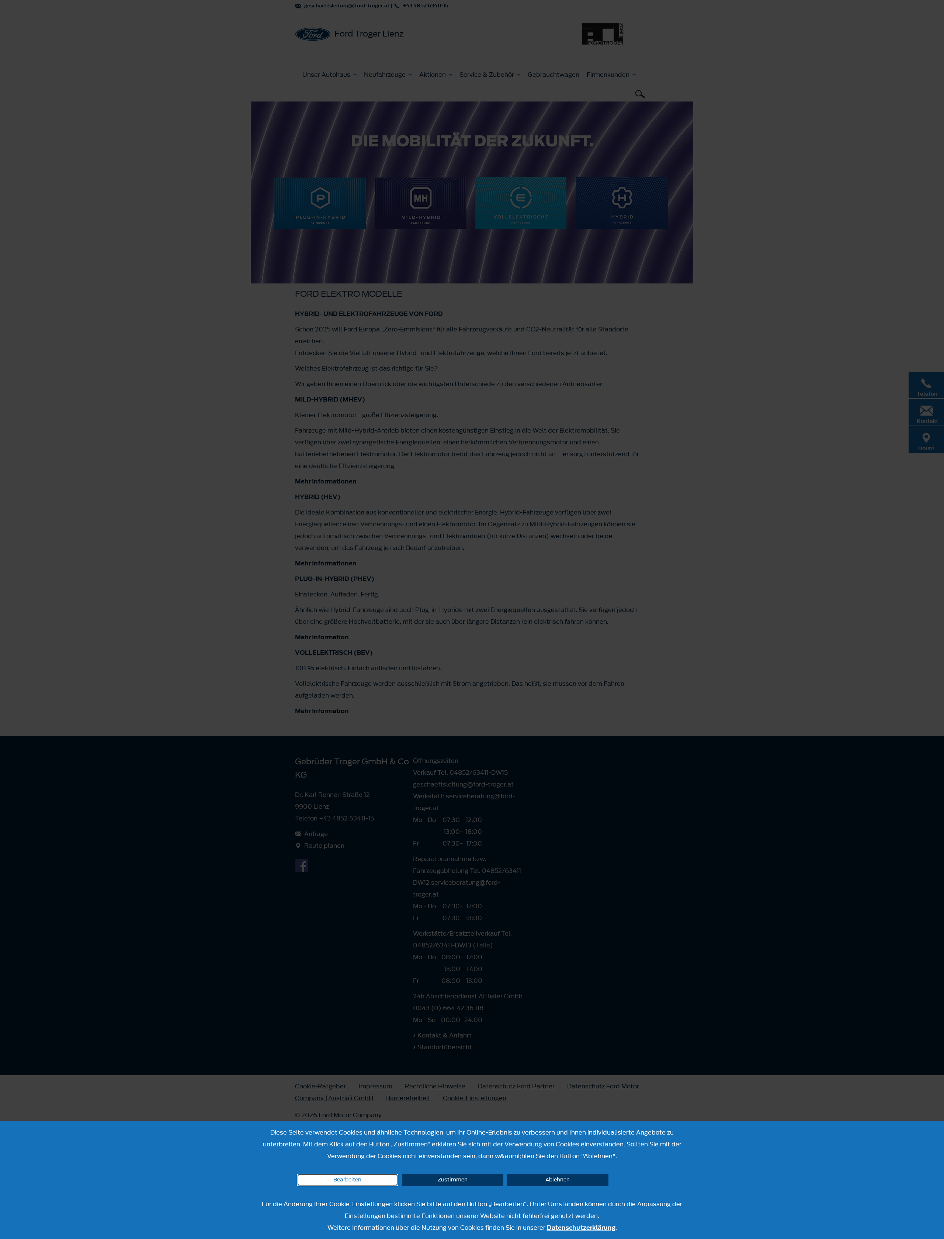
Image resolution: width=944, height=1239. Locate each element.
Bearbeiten (347, 1180)
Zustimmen (453, 1180)
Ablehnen (557, 1180)
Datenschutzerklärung (581, 1227)
